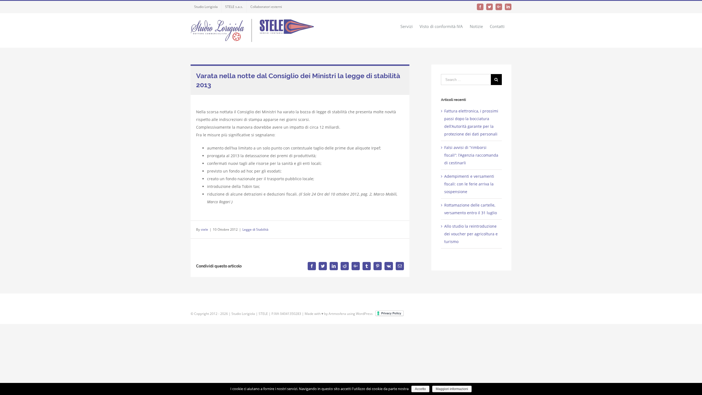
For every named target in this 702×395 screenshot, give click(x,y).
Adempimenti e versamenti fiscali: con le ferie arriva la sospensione (469, 184)
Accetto (420, 389)
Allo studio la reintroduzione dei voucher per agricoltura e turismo (471, 234)
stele (204, 229)
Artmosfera (337, 313)
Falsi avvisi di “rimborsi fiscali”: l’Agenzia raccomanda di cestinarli (471, 155)
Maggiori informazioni (452, 389)
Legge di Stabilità (255, 229)
